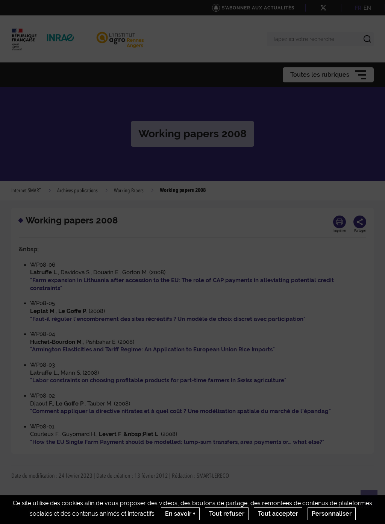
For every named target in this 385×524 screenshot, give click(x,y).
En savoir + (180, 513)
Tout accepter (278, 513)
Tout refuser (226, 513)
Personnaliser (332, 513)
